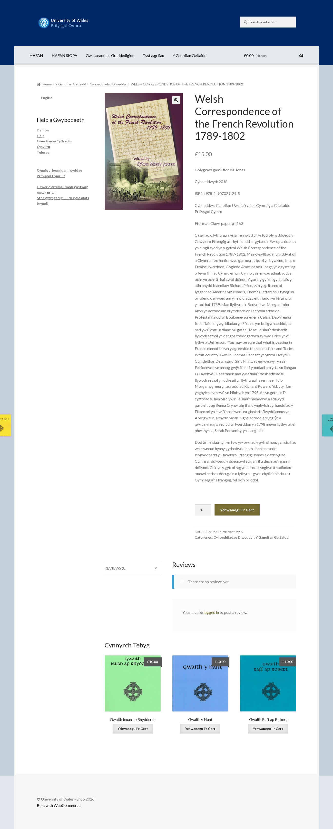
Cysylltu (43, 147)
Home (47, 84)
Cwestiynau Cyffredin (54, 141)
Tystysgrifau (153, 55)
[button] (176, 100)
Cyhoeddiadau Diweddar (108, 84)
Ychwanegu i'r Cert (237, 509)
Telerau (43, 152)
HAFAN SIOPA (64, 55)
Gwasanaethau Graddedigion (110, 55)
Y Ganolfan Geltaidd (189, 55)
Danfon (43, 130)
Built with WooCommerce (58, 805)
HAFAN (36, 55)
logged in (211, 612)
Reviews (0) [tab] (116, 568)
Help (40, 136)
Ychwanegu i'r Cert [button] (133, 729)
